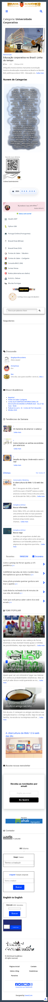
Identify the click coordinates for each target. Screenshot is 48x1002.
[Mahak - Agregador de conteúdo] (24, 823)
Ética (26, 147)
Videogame (15, 143)
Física (18, 117)
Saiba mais (40, 73)
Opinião (31, 133)
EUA (35, 104)
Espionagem (27, 113)
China (32, 89)
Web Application (30, 143)
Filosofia (23, 115)
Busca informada (20, 507)
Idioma (23, 124)
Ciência (15, 92)
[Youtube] (25, 985)
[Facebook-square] (16, 985)
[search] (39, 311)
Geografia (30, 118)
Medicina (17, 132)
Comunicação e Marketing (21, 480)
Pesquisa (19, 135)
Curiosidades (20, 99)
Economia (29, 106)
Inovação (27, 126)
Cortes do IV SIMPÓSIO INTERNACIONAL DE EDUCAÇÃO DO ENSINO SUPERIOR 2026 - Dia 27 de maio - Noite (26, 404)
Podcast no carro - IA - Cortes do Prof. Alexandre (24, 408)
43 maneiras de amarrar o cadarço (27, 429)
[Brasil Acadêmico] (24, 6)
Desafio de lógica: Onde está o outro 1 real (29, 460)
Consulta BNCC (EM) (13, 263)
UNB (29, 141)
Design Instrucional (27, 102)
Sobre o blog (14, 971)
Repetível (11, 397)
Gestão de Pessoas (19, 120)
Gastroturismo (18, 118)
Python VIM (10, 226)
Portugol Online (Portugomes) (17, 233)
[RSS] (28, 985)
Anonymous (15, 366)
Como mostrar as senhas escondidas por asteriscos (28, 444)
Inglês (18, 126)
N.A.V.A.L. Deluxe (12, 278)
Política (29, 135)
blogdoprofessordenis (18, 357)
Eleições (25, 110)
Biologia (24, 90)
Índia (31, 147)
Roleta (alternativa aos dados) (17, 273)
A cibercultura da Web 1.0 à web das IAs (28, 483)
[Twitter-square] (19, 985)
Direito (14, 104)
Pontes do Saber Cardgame (17, 400)
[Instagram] (31, 985)
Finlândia (32, 115)
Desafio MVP (10, 219)
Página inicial (14, 966)
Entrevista (16, 113)
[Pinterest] (22, 985)
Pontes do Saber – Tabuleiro (16, 253)
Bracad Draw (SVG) (13, 248)
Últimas (7, 473)
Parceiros (14, 976)
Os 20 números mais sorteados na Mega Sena (23, 667)
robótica (18, 147)
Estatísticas (33, 971)
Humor (15, 124)
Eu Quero (24, 800)
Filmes (15, 115)
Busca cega (18, 532)
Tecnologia (16, 142)
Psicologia (16, 137)
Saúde (33, 137)
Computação (17, 93)
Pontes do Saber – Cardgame (16, 258)
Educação (17, 108)
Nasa (25, 133)
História (32, 122)
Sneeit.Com (28, 995)
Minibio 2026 (12, 410)
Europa (35, 113)
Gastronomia (27, 117)
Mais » (41, 377)
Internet (29, 130)
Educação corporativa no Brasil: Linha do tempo (22, 59)
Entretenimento (28, 112)
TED (30, 139)
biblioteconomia (20, 145)
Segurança (21, 140)
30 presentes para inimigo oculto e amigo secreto (20, 704)
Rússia (26, 137)
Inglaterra (32, 124)
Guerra (23, 122)
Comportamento (28, 92)
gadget (30, 145)
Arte (16, 90)
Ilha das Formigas (12, 283)
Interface (19, 130)
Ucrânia (35, 141)
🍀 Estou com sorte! (23, 214)
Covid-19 (33, 97)
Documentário (26, 104)
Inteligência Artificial (24, 128)
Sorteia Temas (11, 268)
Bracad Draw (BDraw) (14, 241)
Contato (33, 966)
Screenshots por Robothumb (24, 987)
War (12, 374)
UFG (25, 141)
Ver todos (40, 473)
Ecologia (19, 106)
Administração (7, 54)
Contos (25, 97)
